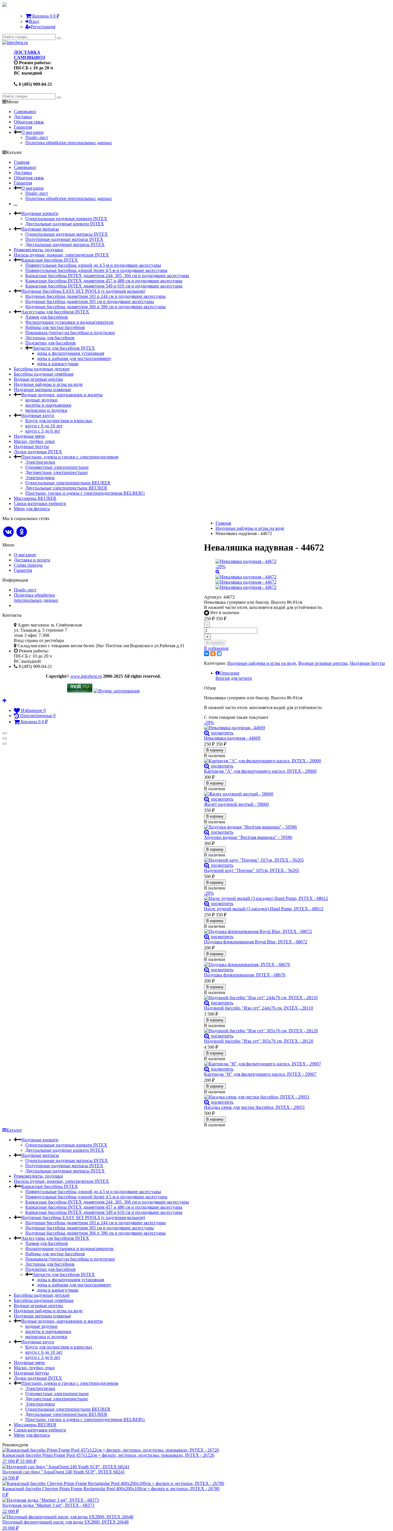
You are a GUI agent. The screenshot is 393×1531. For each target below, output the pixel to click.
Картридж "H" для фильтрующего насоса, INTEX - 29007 (260, 1074)
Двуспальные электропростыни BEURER (66, 487)
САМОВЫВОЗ (29, 57)
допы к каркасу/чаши (58, 363)
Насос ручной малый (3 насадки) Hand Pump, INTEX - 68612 (263, 908)
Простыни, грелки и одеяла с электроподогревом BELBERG (85, 493)
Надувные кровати (39, 213)
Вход (34, 21)
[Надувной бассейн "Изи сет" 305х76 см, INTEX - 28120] (294, 1030)
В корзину (215, 643)
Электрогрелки (40, 462)
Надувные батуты (31, 446)
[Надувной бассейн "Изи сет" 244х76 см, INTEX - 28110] (294, 997)
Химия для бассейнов (46, 317)
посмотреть (222, 732)
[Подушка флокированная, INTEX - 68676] (294, 964)
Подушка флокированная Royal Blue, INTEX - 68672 (255, 941)
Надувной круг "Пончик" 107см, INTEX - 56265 (251, 870)
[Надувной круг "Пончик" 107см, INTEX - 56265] (294, 860)
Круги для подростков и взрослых (58, 420)
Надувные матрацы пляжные (42, 389)
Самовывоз (25, 111)
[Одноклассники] (212, 653)
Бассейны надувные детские (42, 368)
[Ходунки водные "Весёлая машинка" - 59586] (294, 827)
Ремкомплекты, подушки (38, 249)
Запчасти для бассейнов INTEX (64, 348)
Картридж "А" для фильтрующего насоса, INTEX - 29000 (260, 771)
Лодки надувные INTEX (38, 451)
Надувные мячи (29, 436)
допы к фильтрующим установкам (70, 353)
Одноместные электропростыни (57, 467)
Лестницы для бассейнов (50, 337)
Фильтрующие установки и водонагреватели (69, 322)
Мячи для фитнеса (32, 508)
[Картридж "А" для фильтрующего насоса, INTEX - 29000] (294, 760)
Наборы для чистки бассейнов (55, 327)
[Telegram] (219, 653)
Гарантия (23, 127)
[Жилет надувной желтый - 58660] (294, 794)
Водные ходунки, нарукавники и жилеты (62, 394)
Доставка (23, 116)
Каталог (14, 1130)
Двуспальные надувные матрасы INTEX (65, 244)
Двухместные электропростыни (56, 472)
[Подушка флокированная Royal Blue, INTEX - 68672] (294, 931)
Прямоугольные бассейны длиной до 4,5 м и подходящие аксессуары (93, 265)
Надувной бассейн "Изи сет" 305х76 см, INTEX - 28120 (258, 1041)
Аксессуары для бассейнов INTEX (55, 311)
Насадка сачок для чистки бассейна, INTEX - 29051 (254, 1107)
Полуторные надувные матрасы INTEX (64, 239)
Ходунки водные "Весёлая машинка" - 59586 (248, 837)
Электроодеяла (40, 477)
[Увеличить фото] (207, 732)
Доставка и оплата (32, 559)
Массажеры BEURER (35, 498)
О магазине (32, 132)
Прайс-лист (36, 137)
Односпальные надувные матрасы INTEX (66, 234)
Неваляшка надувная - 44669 (232, 738)
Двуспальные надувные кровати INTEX (64, 223)
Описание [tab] (229, 673)
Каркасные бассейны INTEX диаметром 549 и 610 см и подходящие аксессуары (103, 285)
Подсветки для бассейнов (50, 342)
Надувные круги (37, 415)
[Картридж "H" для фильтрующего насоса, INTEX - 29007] (294, 1064)
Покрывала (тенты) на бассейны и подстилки (70, 332)
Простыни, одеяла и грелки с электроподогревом (69, 456)
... (15, 203)
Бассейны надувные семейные (44, 374)
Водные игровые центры (38, 379)
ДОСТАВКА (27, 52)
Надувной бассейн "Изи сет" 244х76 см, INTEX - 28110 (258, 1008)
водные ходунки (41, 399)
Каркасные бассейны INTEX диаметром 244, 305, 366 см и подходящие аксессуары (107, 275)
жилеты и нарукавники (48, 405)
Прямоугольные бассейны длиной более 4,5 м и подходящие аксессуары (96, 270)
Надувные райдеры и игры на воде (48, 384)
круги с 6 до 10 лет (43, 425)
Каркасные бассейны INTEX (49, 260)
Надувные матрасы (40, 228)
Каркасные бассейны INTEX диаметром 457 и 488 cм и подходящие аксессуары (103, 280)
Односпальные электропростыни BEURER (67, 482)
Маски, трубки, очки (34, 441)
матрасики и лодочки (46, 410)
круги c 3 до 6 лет (42, 431)
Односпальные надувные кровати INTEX (66, 218)
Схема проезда (28, 565)
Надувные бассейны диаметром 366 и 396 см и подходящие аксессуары (95, 306)
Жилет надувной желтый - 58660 (236, 804)
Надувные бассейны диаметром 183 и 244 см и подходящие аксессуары (95, 296)
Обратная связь (29, 121)
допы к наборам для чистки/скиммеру (74, 358)
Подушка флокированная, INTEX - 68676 (244, 974)
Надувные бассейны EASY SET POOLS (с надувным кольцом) (83, 291)
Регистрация (42, 26)
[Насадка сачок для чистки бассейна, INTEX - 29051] (294, 1097)
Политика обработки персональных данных (68, 142)
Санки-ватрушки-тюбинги (40, 503)
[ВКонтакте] (206, 653)
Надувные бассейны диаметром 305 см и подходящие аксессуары (89, 301)
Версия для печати (233, 678)
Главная (21, 162)
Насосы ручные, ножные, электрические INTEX (61, 254)
